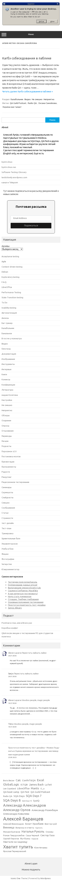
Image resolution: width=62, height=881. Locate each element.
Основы (49, 832)
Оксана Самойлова (47, 103)
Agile (4, 261)
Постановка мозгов (11, 456)
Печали (5, 441)
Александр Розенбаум (45, 810)
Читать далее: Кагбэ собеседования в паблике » (27, 91)
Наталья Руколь (32, 831)
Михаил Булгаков (11, 832)
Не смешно (37, 99)
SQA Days (19, 796)
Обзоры (6, 415)
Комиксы (6, 379)
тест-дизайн (8, 523)
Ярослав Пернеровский (14, 851)
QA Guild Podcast (18, 103)
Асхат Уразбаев (34, 823)
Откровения (8, 431)
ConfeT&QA (29, 780)
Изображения (8, 359)
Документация (9, 354)
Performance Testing (11, 292)
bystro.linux (7, 162)
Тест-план (6, 528)
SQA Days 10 (27, 801)
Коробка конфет (10, 628)
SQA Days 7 (34, 796)
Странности (7, 518)
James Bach (36, 784)
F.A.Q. (4, 282)
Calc (18, 780)
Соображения (8, 508)
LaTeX (48, 784)
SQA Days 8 (12, 800)
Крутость (38, 828)
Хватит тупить (18, 846)
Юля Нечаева (40, 847)
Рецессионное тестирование (15, 482)
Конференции (8, 385)
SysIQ (36, 800)
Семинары (6, 487)
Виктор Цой (51, 824)
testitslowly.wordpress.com (14, 177)
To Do (4, 302)
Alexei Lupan (14, 653)
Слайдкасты (7, 497)
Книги (4, 374)
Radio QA (32, 103)
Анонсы (5, 318)
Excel (40, 780)
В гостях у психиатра (12, 338)
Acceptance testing (10, 256)
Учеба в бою (8, 549)
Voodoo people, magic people (36, 700)
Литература (7, 390)
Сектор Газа (47, 835)
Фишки (5, 554)
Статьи (5, 513)
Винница (8, 827)
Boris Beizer (8, 780)
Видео (27, 99)
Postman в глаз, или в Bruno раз (17, 623)
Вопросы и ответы (25, 828)
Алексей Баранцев (23, 818)
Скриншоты (7, 492)
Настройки (7, 400)
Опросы (5, 426)
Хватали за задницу (15, 841)
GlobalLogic (11, 784)
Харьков (34, 839)
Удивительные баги (11, 538)
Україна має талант (12, 107)
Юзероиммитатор (10, 569)
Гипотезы (6, 349)
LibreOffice (7, 287)
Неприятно (49, 99)
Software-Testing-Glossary (14, 172)
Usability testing (9, 308)
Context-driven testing (12, 267)
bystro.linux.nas (9, 167)
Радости (6, 472)
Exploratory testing (10, 277)
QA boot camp (11, 792)
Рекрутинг (6, 477)
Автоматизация (9, 313)
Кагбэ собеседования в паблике (26, 58)
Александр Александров (24, 805)
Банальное (7, 333)
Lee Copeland (9, 788)
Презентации (8, 462)
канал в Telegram (10, 182)
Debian (5, 272)
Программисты (9, 467)
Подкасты (6, 446)
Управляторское (10, 544)
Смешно (6, 503)
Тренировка (7, 533)
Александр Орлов (16, 810)
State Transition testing (12, 297)
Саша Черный (32, 835)
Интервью (6, 369)
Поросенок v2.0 (9, 451)
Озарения (6, 420)
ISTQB (24, 784)
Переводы (7, 436)
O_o (42, 788)
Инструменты (8, 364)
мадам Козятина (10, 395)
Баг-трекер (7, 323)
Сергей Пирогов (11, 838)
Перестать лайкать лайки (34, 653)
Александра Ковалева (16, 813)
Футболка (25, 838)
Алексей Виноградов (13, 824)
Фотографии (8, 559)
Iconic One (15, 878)
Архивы (6, 246)
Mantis (35, 788)
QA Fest (25, 792)
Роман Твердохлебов (13, 835)
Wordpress (45, 878)
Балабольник (17, 99)
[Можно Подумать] (31, 24)
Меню (31, 34)
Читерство (7, 564)
